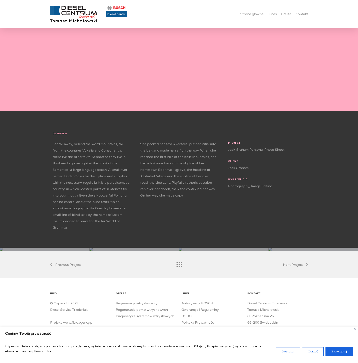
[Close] (355, 329)
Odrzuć (313, 351)
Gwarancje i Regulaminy (200, 310)
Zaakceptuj (339, 351)
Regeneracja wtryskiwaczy (136, 303)
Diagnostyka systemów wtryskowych (145, 316)
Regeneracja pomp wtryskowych (142, 310)
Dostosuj (288, 351)
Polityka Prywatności (197, 323)
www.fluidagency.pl (78, 323)
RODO (186, 316)
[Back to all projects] (179, 263)
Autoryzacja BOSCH (197, 303)
